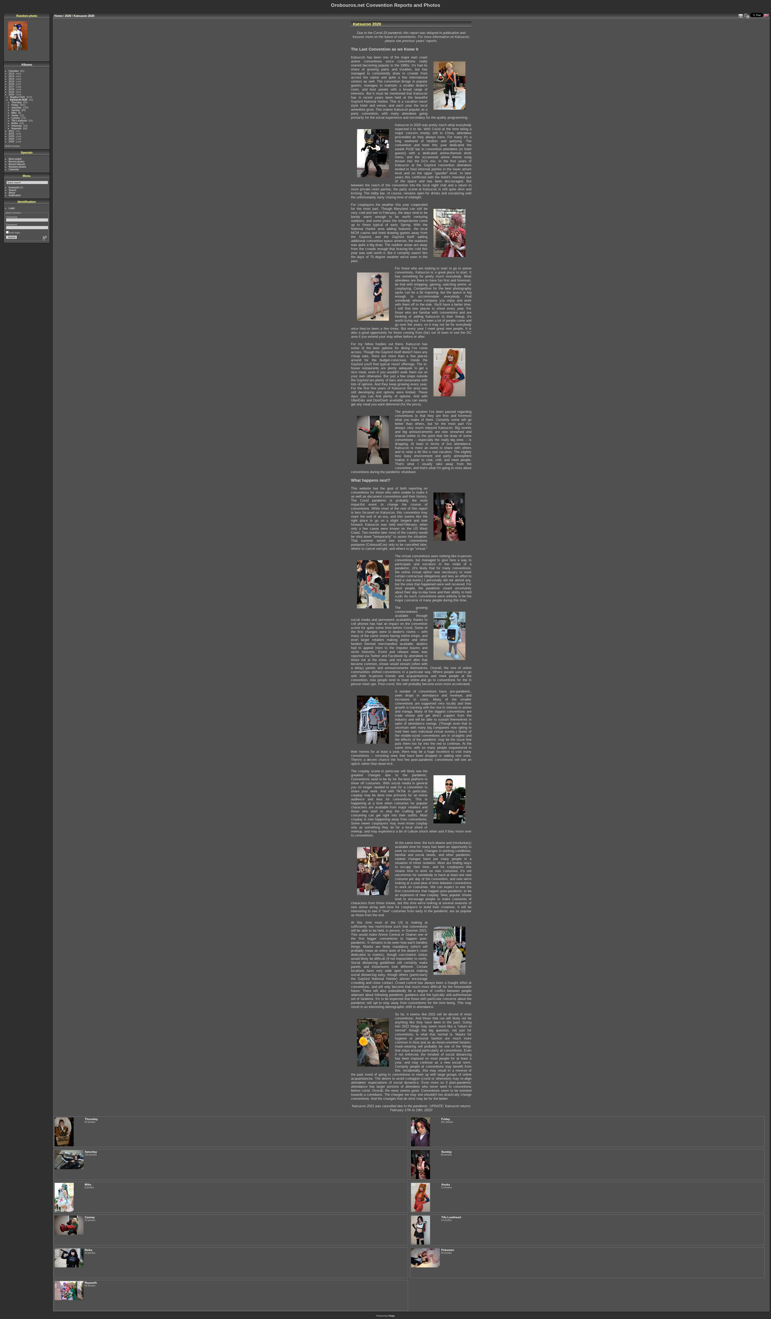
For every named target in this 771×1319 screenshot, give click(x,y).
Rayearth (16, 128)
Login (12, 208)
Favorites (14, 71)
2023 (11, 136)
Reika (14, 123)
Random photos (17, 166)
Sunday (15, 110)
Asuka (14, 115)
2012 (11, 73)
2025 (11, 141)
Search (12, 190)
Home (58, 15)
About (12, 192)
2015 (11, 81)
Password (11, 224)
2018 (11, 89)
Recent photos (16, 161)
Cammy (15, 118)
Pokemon (16, 125)
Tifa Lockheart (19, 120)
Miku (14, 112)
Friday (14, 105)
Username (11, 217)
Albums (26, 64)
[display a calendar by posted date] (740, 15)
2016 (11, 84)
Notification (15, 195)
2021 (11, 131)
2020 (11, 94)
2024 (11, 139)
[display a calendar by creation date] (746, 15)
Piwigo (392, 1316)
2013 (11, 76)
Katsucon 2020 (18, 99)
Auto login (14, 232)
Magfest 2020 (17, 97)
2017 (11, 86)
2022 (11, 133)
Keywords (14, 187)
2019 (11, 92)
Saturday (16, 107)
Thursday (16, 102)
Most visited (15, 159)
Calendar (14, 169)
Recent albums (17, 164)
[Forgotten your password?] (44, 238)
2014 (11, 79)
